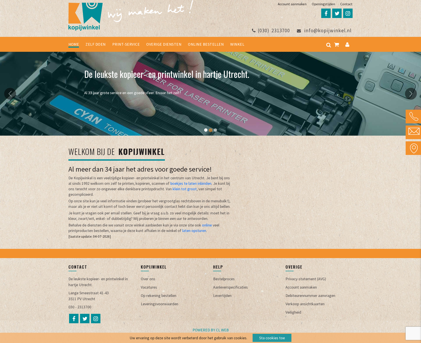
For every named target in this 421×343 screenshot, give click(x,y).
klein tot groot (184, 188)
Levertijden (222, 295)
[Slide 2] (210, 130)
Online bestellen (206, 44)
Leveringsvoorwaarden (159, 303)
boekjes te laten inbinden (190, 183)
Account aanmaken (292, 4)
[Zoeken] (328, 44)
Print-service (126, 44)
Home (73, 44)
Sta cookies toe (272, 337)
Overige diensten (163, 44)
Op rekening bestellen (158, 295)
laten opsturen (194, 230)
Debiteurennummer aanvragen (310, 295)
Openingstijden (323, 4)
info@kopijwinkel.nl (327, 30)
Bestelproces (224, 278)
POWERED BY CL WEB (211, 329)
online (207, 225)
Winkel (237, 44)
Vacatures (149, 287)
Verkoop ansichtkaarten (305, 303)
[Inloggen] (347, 44)
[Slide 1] (205, 130)
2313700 (274, 30)
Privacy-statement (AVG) (305, 278)
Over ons (148, 278)
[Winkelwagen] (336, 44)
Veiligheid (293, 312)
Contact (346, 4)
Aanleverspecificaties (230, 287)
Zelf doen (96, 44)
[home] (130, 14)
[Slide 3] (215, 130)
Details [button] (97, 102)
